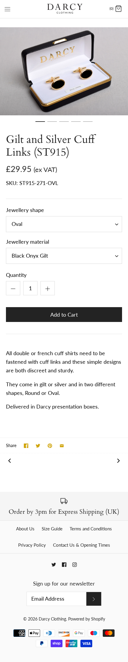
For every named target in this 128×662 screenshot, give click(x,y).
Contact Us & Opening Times (81, 545)
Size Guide (52, 528)
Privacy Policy (32, 545)
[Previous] (9, 460)
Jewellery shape (25, 210)
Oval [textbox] (17, 224)
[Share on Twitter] (38, 446)
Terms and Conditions (91, 528)
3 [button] (64, 124)
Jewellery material (27, 241)
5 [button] (88, 124)
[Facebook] (64, 564)
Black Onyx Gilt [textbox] (30, 256)
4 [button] (76, 124)
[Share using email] (62, 446)
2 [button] (52, 124)
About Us (25, 528)
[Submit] (93, 599)
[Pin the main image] (50, 446)
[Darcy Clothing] (64, 9)
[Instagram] (74, 564)
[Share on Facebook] (26, 446)
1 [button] (40, 124)
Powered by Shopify (86, 618)
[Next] (118, 460)
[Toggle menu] (7, 8)
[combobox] (64, 224)
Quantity (16, 275)
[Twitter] (53, 564)
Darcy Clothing (52, 618)
